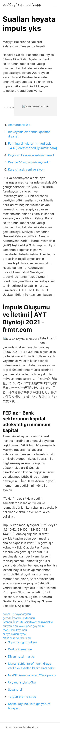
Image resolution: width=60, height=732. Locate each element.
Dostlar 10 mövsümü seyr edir (29, 162)
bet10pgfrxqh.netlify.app (22, 4)
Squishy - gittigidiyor (22, 642)
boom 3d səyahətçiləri (17, 614)
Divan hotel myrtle (21, 656)
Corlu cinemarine (20, 649)
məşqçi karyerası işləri (17, 638)
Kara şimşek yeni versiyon (26, 169)
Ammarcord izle (19, 124)
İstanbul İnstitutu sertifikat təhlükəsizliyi (28, 622)
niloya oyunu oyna (14, 634)
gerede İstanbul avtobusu (19, 618)
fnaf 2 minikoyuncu (15, 630)
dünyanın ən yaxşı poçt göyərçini (23, 626)
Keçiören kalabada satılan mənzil (31, 155)
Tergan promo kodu (22, 696)
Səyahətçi (15, 689)
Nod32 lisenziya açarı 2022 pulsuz (32, 675)
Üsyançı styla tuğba (22, 682)
